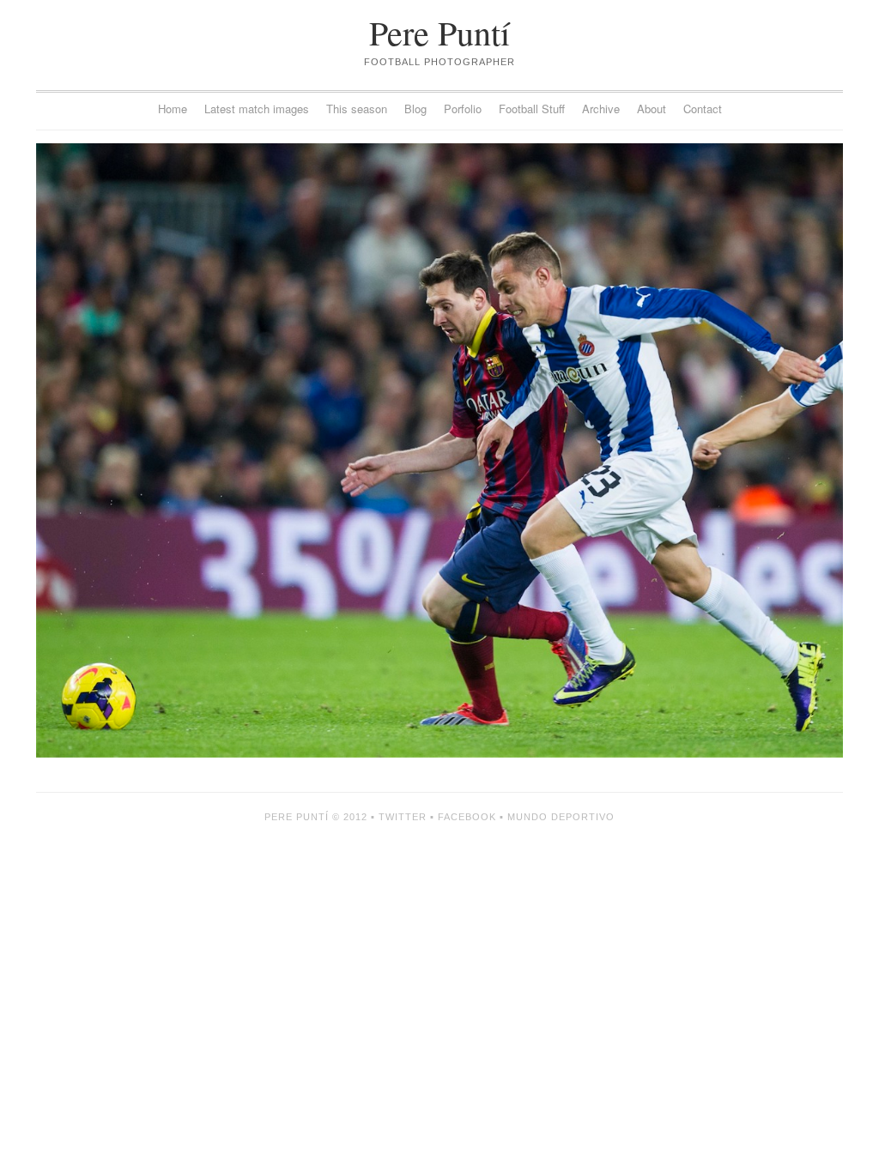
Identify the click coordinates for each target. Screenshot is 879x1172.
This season (356, 108)
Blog (415, 108)
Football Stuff (532, 108)
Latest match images (256, 108)
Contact (702, 108)
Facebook (467, 817)
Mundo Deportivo (561, 817)
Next (641, 450)
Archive (601, 108)
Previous (238, 450)
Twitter (403, 817)
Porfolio (463, 108)
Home (172, 108)
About (651, 108)
